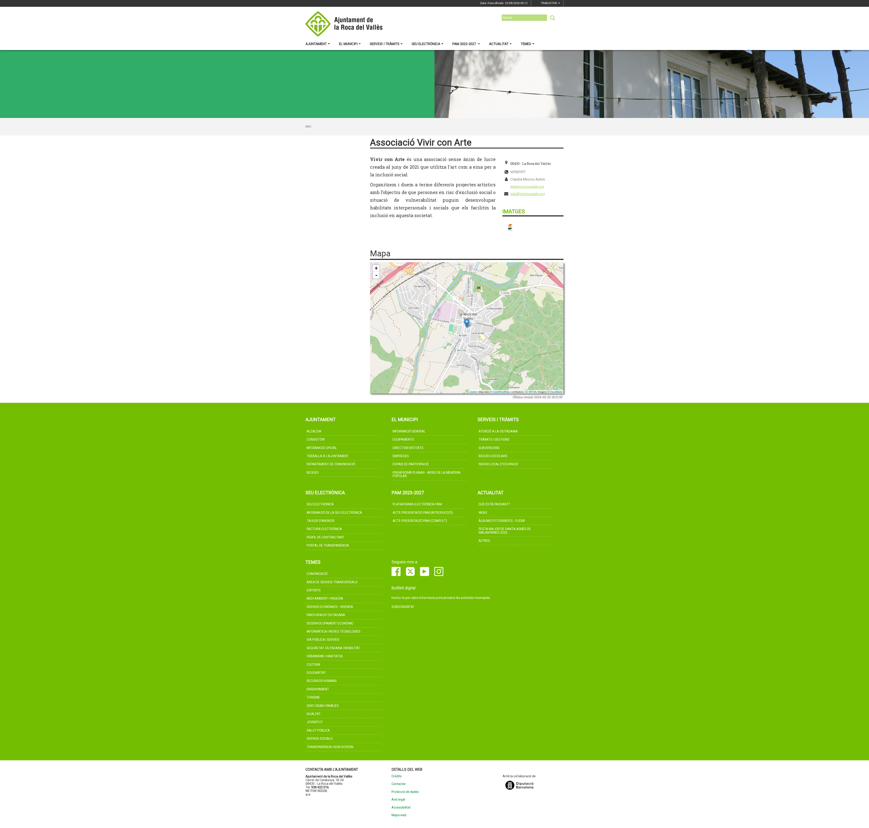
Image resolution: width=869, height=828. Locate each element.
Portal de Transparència (328, 545)
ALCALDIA (314, 431)
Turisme (313, 697)
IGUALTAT (314, 714)
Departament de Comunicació (331, 464)
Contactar (399, 784)
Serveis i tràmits (384, 44)
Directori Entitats (408, 448)
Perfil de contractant (325, 537)
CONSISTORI (316, 439)
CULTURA (313, 664)
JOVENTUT (315, 722)
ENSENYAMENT (318, 689)
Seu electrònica (426, 44)
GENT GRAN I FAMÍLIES (323, 706)
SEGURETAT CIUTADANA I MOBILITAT (333, 648)
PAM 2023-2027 (464, 44)
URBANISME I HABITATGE (325, 656)
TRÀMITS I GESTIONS (494, 439)
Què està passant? (494, 504)
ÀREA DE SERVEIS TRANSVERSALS (332, 582)
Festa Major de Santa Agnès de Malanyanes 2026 (505, 530)
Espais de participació (411, 464)
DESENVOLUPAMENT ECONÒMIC (330, 623)
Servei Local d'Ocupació (498, 464)
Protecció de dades (405, 792)
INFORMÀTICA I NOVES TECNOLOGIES (333, 631)
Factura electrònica (324, 529)
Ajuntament (316, 44)
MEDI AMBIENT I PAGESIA (325, 598)
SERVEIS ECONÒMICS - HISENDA (330, 607)
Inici (308, 126)
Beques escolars (493, 456)
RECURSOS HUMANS (322, 681)
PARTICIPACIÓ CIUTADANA (326, 615)
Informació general (409, 431)
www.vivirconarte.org (527, 186)
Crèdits (397, 776)
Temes (526, 44)
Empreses (401, 456)
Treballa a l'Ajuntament (328, 456)
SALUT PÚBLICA (318, 730)
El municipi (348, 44)
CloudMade (556, 392)
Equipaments (403, 439)
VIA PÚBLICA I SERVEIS (323, 639)
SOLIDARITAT (316, 672)
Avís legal (398, 799)
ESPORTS (314, 590)
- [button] (376, 275)
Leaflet (473, 392)
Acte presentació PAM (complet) (420, 521)
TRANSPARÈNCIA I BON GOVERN (330, 747)
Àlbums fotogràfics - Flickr (502, 521)
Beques (313, 472)
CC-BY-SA (530, 392)
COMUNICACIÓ (317, 574)
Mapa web (399, 815)
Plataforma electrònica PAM (417, 504)
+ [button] (376, 268)
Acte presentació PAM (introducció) (423, 512)
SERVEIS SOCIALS (320, 738)
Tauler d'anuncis (320, 521)
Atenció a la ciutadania (498, 431)
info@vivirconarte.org (527, 194)
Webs (483, 512)
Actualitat (499, 44)
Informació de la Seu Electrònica (334, 512)
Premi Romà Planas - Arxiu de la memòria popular (427, 474)
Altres (484, 540)
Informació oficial (322, 448)
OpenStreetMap (501, 392)
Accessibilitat (401, 807)
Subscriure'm (403, 607)
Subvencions (489, 448)
